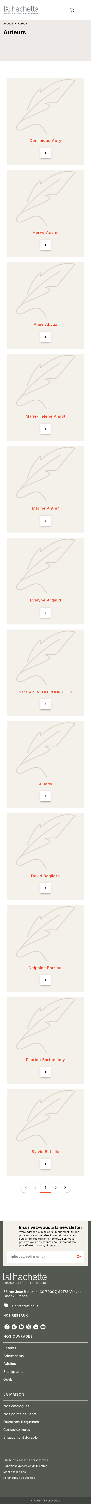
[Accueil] (21, 10)
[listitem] (7, 1326)
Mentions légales (14, 1471)
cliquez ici (52, 1245)
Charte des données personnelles (25, 1460)
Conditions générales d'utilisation (25, 1466)
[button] (45, 121)
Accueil (8, 23)
